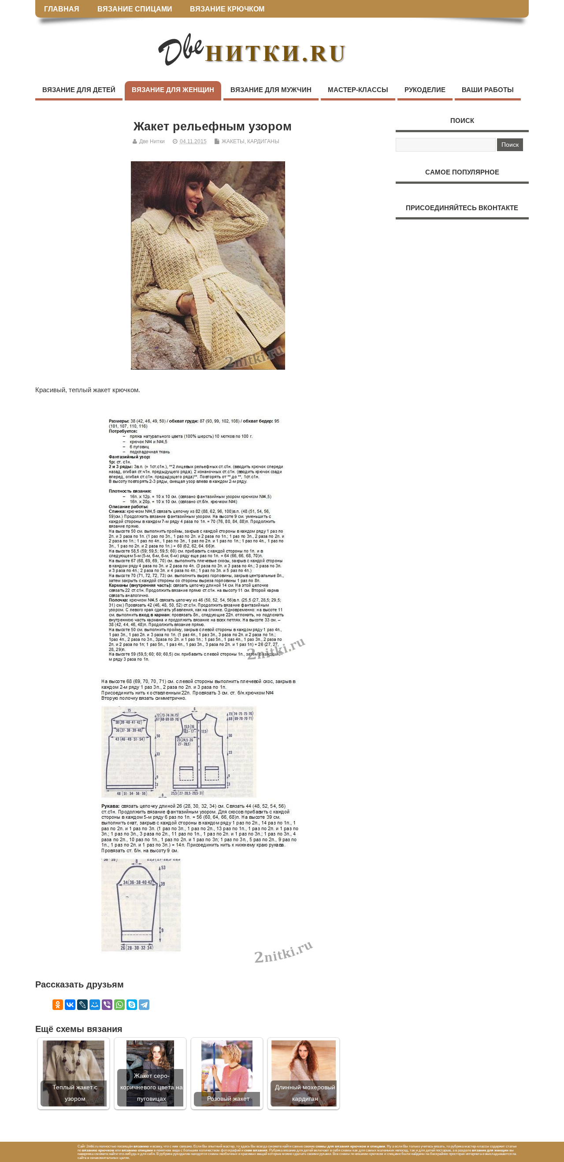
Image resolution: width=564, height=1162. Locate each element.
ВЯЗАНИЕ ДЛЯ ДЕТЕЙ (78, 89)
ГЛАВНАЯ (61, 9)
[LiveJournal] (82, 1004)
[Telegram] (144, 1004)
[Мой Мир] (94, 1004)
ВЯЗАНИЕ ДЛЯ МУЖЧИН (271, 89)
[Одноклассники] (57, 1004)
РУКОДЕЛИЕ (424, 89)
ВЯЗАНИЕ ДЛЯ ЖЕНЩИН (173, 89)
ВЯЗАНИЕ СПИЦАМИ (134, 9)
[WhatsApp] (119, 1004)
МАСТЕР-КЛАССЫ (358, 89)
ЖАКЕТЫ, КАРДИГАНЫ (250, 141)
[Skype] (131, 1004)
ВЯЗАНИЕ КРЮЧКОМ (227, 9)
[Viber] (107, 1004)
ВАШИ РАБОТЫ (488, 89)
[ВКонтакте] (70, 1004)
